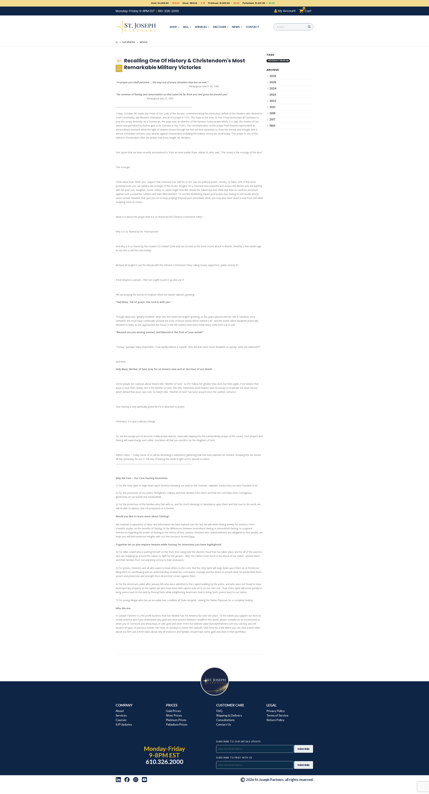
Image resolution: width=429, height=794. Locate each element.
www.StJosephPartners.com (218, 623)
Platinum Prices (176, 720)
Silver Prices (174, 715)
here (192, 536)
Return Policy (275, 720)
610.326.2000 (164, 761)
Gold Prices (173, 711)
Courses (121, 720)
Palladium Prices (176, 724)
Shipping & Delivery (229, 715)
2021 (272, 107)
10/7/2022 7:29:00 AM (278, 60)
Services (201, 26)
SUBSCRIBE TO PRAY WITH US (234, 757)
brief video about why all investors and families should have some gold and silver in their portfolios (192, 631)
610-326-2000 (168, 11)
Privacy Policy (275, 711)
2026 (272, 76)
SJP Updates (128, 42)
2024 (272, 88)
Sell (186, 26)
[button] (306, 11)
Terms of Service (277, 715)
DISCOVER (219, 26)
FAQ (219, 711)
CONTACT (252, 26)
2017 (272, 119)
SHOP (173, 26)
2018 (272, 113)
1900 (272, 126)
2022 (272, 101)
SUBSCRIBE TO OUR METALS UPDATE (238, 741)
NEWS (236, 26)
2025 (272, 82)
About (120, 711)
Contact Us (223, 724)
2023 (272, 95)
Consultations (225, 720)
